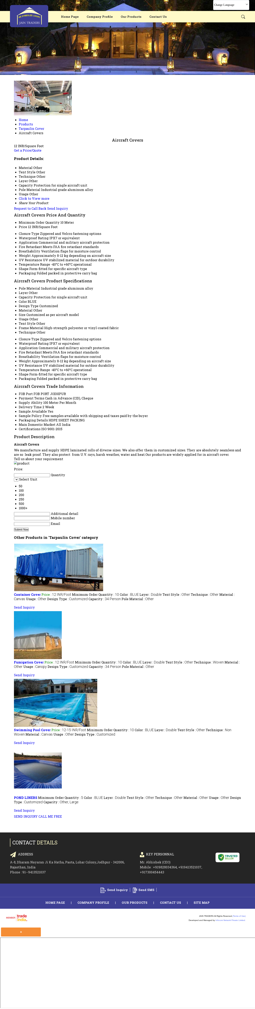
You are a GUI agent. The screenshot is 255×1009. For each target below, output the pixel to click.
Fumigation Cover (29, 662)
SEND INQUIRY (26, 816)
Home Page (70, 17)
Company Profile (100, 17)
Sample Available (33, 411)
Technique (27, 332)
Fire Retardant (30, 247)
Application (28, 242)
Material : (39, 734)
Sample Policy (30, 416)
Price (23, 227)
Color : (129, 594)
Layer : (150, 594)
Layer (23, 293)
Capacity (26, 297)
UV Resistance (30, 260)
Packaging (27, 273)
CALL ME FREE (50, 816)
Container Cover (27, 594)
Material (25, 310)
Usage (23, 319)
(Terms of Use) (239, 916)
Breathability (29, 251)
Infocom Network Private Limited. (231, 920)
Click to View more (34, 198)
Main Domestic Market (37, 424)
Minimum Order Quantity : (95, 594)
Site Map (202, 903)
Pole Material (29, 288)
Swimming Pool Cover (32, 730)
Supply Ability (30, 402)
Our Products (131, 17)
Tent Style (27, 323)
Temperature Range (34, 264)
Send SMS (146, 890)
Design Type (28, 306)
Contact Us (158, 17)
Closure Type (29, 233)
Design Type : (67, 599)
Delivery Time (30, 407)
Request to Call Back (30, 208)
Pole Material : (138, 599)
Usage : (36, 599)
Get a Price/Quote (27, 150)
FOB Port (26, 394)
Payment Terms (31, 398)
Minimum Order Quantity (39, 222)
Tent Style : (176, 594)
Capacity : (104, 599)
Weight (25, 255)
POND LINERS (25, 797)
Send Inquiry (57, 208)
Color (23, 301)
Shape (23, 269)
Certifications (29, 429)
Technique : (205, 594)
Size (22, 315)
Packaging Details (33, 420)
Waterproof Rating (34, 238)
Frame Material (31, 328)
